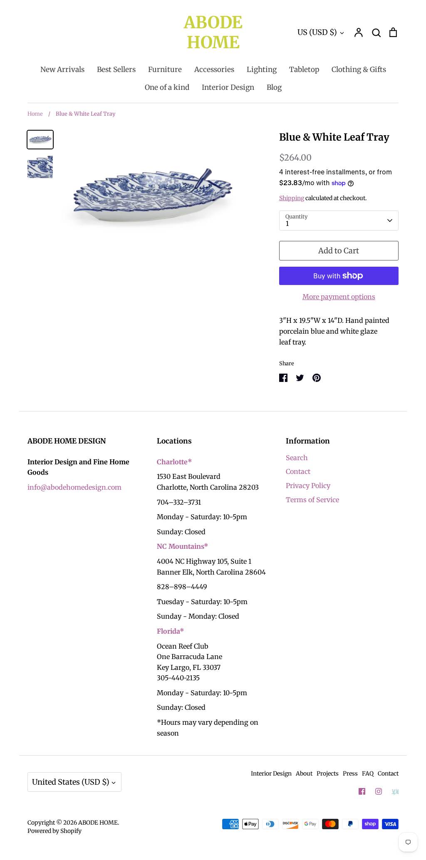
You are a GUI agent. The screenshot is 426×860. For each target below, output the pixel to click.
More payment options (338, 296)
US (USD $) (317, 32)
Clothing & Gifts (359, 69)
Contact (298, 471)
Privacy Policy (308, 485)
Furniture (165, 69)
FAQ (368, 773)
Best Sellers (116, 69)
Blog (274, 87)
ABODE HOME (213, 32)
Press (350, 773)
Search (297, 458)
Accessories (214, 69)
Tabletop (304, 69)
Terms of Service (312, 500)
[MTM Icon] (395, 792)
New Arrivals (62, 69)
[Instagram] (378, 791)
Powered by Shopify (54, 831)
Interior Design (228, 87)
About (304, 773)
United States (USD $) (70, 782)
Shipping (291, 198)
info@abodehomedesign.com (74, 487)
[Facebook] (362, 791)
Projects (328, 773)
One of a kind (167, 87)
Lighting (262, 69)
